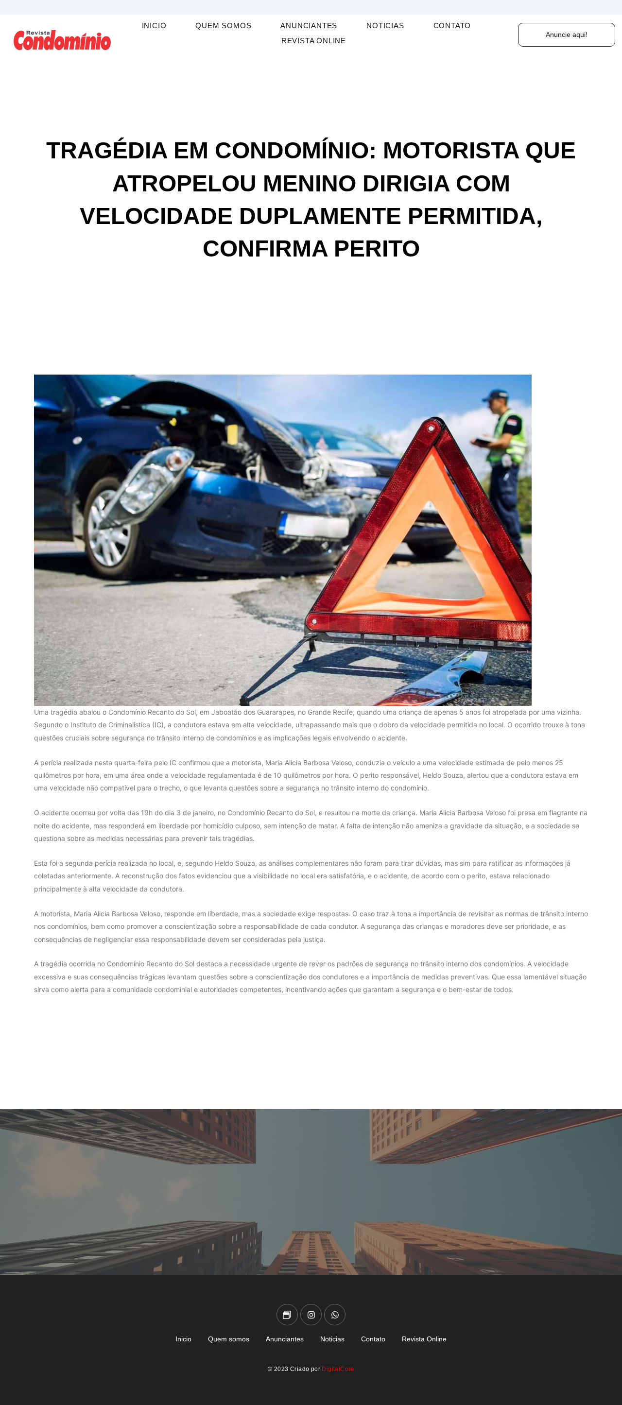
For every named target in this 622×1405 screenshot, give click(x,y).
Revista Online (313, 40)
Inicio (154, 25)
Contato (452, 25)
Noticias (385, 25)
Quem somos (223, 25)
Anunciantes (308, 25)
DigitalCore (338, 1369)
